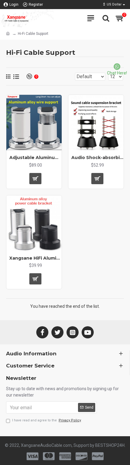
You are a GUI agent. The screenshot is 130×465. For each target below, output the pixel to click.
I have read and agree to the (46, 420)
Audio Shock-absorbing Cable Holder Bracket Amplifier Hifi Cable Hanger (97, 157)
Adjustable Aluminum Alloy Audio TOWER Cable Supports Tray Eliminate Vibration (35, 157)
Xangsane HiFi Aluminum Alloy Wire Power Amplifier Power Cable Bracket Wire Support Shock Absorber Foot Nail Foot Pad (35, 258)
